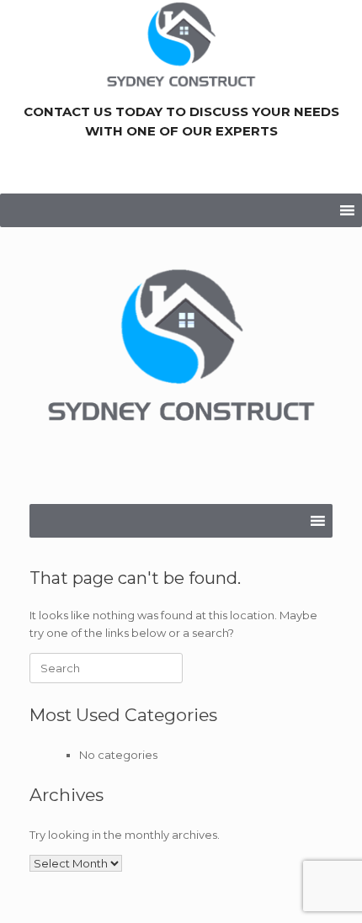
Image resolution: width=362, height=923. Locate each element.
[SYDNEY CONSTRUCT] (181, 353)
